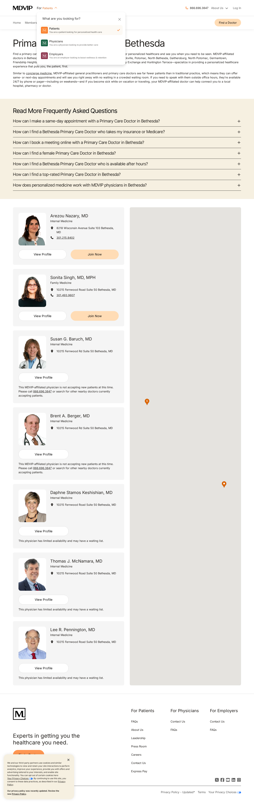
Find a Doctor (228, 22)
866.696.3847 (199, 8)
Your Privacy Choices (18, 778)
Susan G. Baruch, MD (71, 338)
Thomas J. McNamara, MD (76, 561)
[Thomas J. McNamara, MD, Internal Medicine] (32, 574)
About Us (137, 729)
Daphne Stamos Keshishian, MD (81, 492)
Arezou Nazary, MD (69, 215)
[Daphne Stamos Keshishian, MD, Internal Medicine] (32, 505)
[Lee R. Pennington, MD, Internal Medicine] (32, 643)
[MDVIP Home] (25, 8)
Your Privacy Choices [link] (222, 792)
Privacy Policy (19, 794)
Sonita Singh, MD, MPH (73, 277)
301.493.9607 (66, 295)
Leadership (138, 738)
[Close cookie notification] (68, 759)
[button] (224, 484)
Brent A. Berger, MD (70, 415)
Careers (136, 754)
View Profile (42, 254)
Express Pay (139, 771)
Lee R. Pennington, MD (72, 629)
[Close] (119, 19)
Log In (237, 8)
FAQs (134, 721)
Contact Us (138, 763)
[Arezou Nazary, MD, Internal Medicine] (32, 229)
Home (17, 22)
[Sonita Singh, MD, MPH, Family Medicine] (32, 290)
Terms (202, 792)
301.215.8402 (65, 237)
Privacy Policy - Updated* (178, 792)
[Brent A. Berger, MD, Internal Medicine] (32, 429)
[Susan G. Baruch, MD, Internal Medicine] (32, 352)
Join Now (95, 254)
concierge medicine (39, 73)
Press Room (139, 746)
